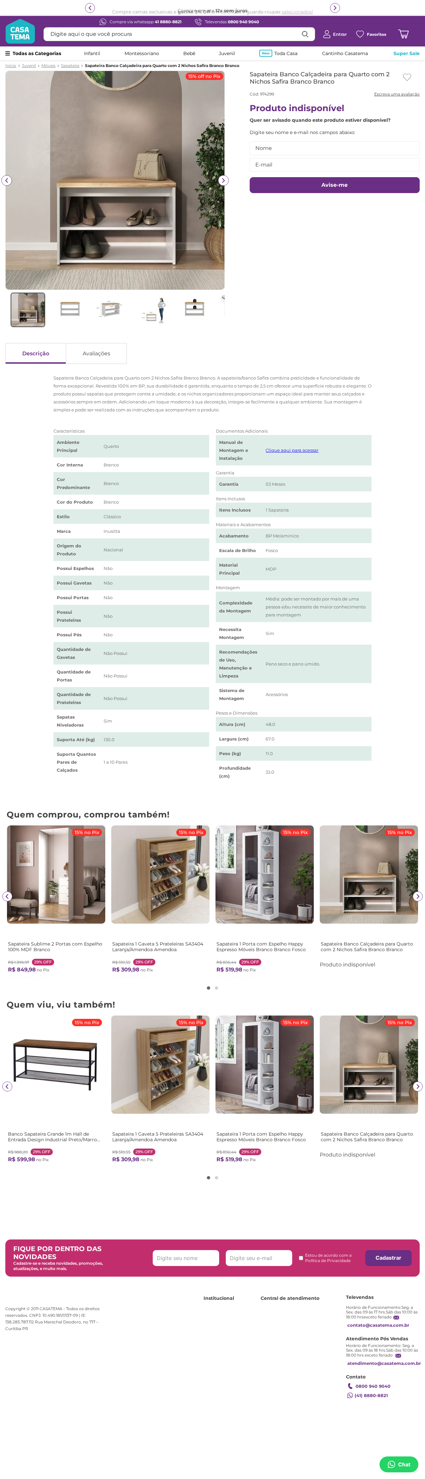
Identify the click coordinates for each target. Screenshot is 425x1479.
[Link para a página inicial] (10, 65)
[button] (208, 988)
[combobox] (179, 34)
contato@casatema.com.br (378, 1325)
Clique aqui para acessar (292, 450)
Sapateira (70, 65)
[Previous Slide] (7, 896)
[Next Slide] (418, 896)
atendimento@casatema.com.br (384, 1363)
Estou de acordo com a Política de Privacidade (328, 1258)
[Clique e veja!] (396, 95)
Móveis (48, 65)
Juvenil (29, 65)
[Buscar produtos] (305, 34)
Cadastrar (388, 1257)
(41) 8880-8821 (371, 1395)
